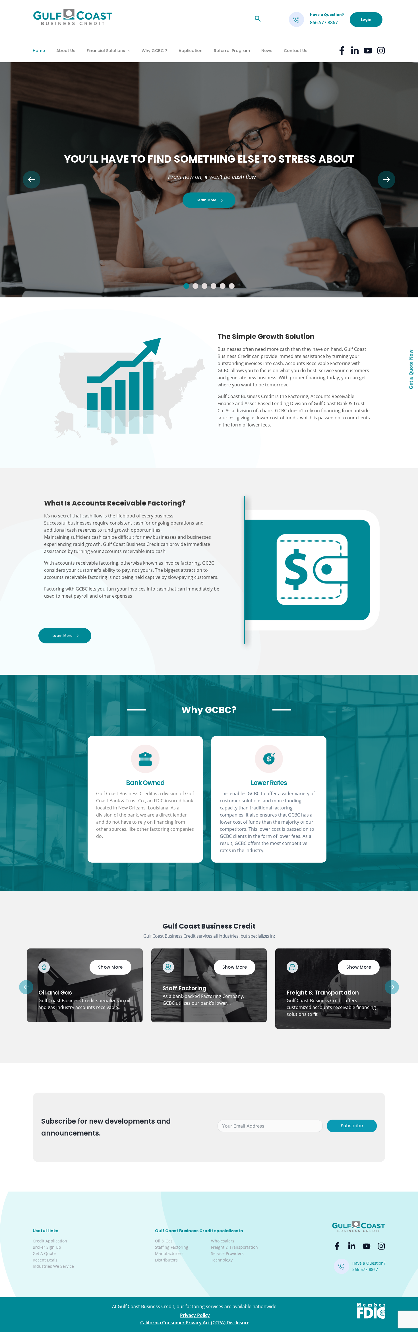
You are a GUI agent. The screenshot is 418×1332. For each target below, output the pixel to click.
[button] (186, 286)
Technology (222, 1260)
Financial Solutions (106, 50)
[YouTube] (368, 50)
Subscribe (352, 1125)
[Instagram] (381, 50)
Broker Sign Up (47, 1247)
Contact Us (295, 50)
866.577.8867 (324, 22)
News (266, 50)
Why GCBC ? (154, 50)
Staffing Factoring (171, 1247)
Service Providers (227, 1253)
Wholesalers (222, 1241)
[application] (127, 50)
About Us (65, 50)
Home (39, 50)
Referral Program (232, 50)
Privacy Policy (195, 1315)
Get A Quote (44, 1253)
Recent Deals (45, 1260)
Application (190, 50)
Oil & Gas (164, 1241)
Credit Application (50, 1241)
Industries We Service (53, 1266)
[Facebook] (342, 50)
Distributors (166, 1260)
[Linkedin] (355, 50)
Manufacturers (169, 1253)
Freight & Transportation (234, 1247)
